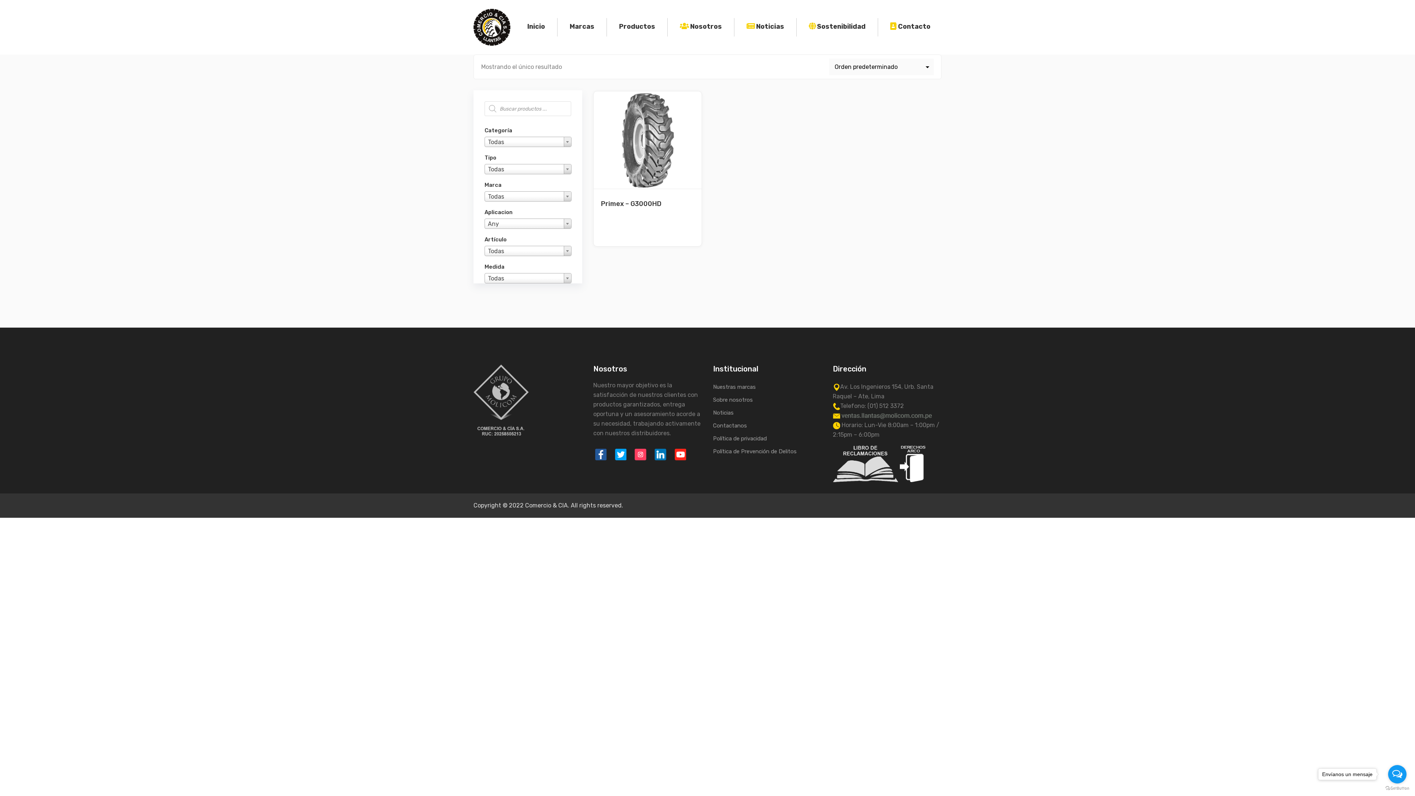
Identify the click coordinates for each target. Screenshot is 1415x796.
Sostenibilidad (841, 26)
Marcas (582, 26)
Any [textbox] (493, 223)
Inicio (536, 26)
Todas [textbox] (496, 142)
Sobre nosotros (733, 400)
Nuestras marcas (734, 387)
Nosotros (706, 26)
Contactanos (730, 425)
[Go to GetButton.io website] (1397, 788)
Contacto (914, 26)
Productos (637, 26)
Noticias (770, 26)
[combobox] (528, 142)
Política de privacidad (740, 438)
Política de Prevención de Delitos (755, 451)
